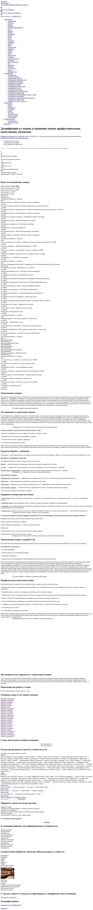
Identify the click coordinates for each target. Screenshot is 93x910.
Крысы (10, 106)
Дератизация (8, 103)
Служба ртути (12, 121)
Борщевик (11, 42)
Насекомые (11, 34)
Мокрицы (11, 49)
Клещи (10, 36)
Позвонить (4, 908)
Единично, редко (6, 787)
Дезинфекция (8, 73)
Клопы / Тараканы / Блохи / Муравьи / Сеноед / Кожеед (18, 757)
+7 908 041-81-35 (16, 16)
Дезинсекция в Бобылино (13, 148)
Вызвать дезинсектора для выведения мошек (15, 138)
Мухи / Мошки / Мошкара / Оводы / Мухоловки (59, 762)
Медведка (11, 65)
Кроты (10, 104)
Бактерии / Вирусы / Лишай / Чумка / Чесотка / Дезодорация (19, 758)
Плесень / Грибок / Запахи (9, 760)
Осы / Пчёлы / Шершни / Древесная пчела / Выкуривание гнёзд (42, 764)
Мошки (10, 50)
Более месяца (25, 790)
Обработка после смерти (15, 83)
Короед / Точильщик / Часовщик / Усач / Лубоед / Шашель (63, 760)
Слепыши (11, 109)
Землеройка (11, 107)
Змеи (9, 54)
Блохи (10, 39)
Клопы (10, 24)
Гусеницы (11, 60)
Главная (3, 148)
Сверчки (10, 57)
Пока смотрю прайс (42, 787)
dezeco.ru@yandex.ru (14, 13)
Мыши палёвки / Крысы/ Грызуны (48, 757)
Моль (9, 37)
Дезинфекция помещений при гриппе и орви (22, 94)
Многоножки (12, 55)
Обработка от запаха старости (17, 101)
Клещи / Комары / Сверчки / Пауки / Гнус (74, 757)
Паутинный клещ (13, 58)
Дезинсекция (8, 19)
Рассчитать (22, 799)
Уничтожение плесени (15, 78)
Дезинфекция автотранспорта (17, 80)
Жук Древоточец (13, 62)
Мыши (10, 111)
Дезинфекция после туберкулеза (18, 91)
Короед (10, 44)
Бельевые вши (12, 72)
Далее (2, 773)
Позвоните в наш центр (8, 136)
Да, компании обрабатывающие (25, 794)
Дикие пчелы (12, 47)
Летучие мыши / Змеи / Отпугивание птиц (60, 766)
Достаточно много (20, 787)
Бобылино (11, 9)
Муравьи (11, 23)
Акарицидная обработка (15, 27)
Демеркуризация (9, 119)
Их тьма (30, 787)
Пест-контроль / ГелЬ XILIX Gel (74, 764)
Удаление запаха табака (15, 90)
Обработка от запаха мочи (16, 93)
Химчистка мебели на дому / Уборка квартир (46, 769)
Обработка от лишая (14, 85)
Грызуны (11, 112)
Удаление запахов (13, 76)
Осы (9, 29)
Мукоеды (11, 67)
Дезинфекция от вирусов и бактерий (31, 760)
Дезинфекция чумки (14, 88)
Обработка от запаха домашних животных (21, 98)
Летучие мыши (12, 114)
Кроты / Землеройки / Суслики (35, 766)
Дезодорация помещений (16, 96)
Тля (9, 63)
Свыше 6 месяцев (37, 790)
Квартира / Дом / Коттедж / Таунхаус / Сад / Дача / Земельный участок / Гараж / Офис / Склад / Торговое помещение (37, 776)
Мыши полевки (13, 116)
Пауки (10, 70)
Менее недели (5, 790)
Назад (2, 785)
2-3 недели (15, 790)
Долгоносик (12, 68)
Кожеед (10, 32)
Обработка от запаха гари (16, 99)
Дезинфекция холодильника (16, 86)
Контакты (7, 124)
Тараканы (11, 40)
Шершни (11, 26)
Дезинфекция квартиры (15, 81)
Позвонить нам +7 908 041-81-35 (11, 905)
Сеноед (10, 52)
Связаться (47, 822)
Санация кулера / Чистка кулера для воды (29, 762)
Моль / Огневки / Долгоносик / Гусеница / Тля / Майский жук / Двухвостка (64, 758)
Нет (39, 794)
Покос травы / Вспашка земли (20, 769)
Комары (10, 31)
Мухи (10, 45)
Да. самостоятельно (7, 794)
